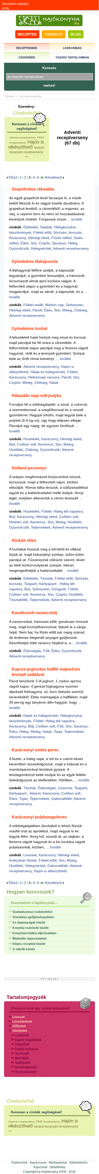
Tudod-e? (53, 34)
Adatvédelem (78, 1162)
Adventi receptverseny (23, 137)
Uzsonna (65, 788)
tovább (76, 219)
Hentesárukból (25, 1072)
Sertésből (22, 1053)
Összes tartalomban (72, 57)
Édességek (32, 651)
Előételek (30, 227)
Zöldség (80, 310)
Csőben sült (26, 444)
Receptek (27, 34)
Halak (53, 382)
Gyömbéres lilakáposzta (35, 261)
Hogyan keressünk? (30, 892)
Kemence (45, 444)
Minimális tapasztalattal (29, 938)
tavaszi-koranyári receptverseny (56, 1126)
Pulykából (22, 1044)
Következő (54, 177)
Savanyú (59, 243)
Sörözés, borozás (67, 232)
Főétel (72, 372)
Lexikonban (72, 48)
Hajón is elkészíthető (26, 144)
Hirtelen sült (18, 522)
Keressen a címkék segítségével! (36, 1112)
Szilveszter (74, 305)
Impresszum (38, 1162)
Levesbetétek (22, 1021)
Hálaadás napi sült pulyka (36, 395)
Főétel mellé (33, 305)
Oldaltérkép (57, 1167)
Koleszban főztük (23, 860)
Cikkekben (27, 57)
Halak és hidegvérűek (47, 372)
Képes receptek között (28, 944)
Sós (34, 243)
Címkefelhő (26, 113)
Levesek (30, 855)
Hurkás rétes (24, 540)
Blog (76, 34)
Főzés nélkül (61, 238)
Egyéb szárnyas (26, 1049)
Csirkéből (22, 1035)
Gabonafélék (61, 799)
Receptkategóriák (31, 96)
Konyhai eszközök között (30, 928)
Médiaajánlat (58, 1162)
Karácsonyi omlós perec (35, 750)
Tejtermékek (41, 527)
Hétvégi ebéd (38, 238)
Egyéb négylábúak (28, 1040)
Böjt (31, 726)
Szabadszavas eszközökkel (32, 912)
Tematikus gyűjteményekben (33, 917)
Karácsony (17, 238)
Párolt (37, 310)
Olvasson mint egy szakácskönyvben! (40, 1008)
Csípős (44, 243)
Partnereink (19, 1162)
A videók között (23, 949)
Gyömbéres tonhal (29, 328)
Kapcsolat (40, 1167)
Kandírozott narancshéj (34, 613)
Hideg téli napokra (68, 511)
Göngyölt (58, 589)
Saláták (46, 227)
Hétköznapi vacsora (44, 377)
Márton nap (54, 305)
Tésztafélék (18, 600)
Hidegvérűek (41, 248)
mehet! (49, 85)
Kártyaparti (48, 584)
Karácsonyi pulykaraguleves (39, 817)
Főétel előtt (42, 232)
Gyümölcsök (19, 248)
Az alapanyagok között (28, 922)
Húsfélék (16, 450)
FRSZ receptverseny (48, 1121)
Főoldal (9, 96)
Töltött (73, 589)
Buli (12, 444)
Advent (35, 793)
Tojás (58, 731)
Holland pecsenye (29, 468)
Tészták (46, 578)
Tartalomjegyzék (26, 997)
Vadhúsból (22, 1063)
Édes (25, 243)
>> (26, 156)
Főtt (46, 651)
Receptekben (26, 48)
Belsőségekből (26, 1067)
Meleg (67, 310)
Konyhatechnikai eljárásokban (34, 933)
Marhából (21, 1058)
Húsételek (31, 439)
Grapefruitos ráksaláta (33, 189)
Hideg (72, 243)
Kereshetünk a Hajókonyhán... (34, 903)
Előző (13, 177)
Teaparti (30, 584)
